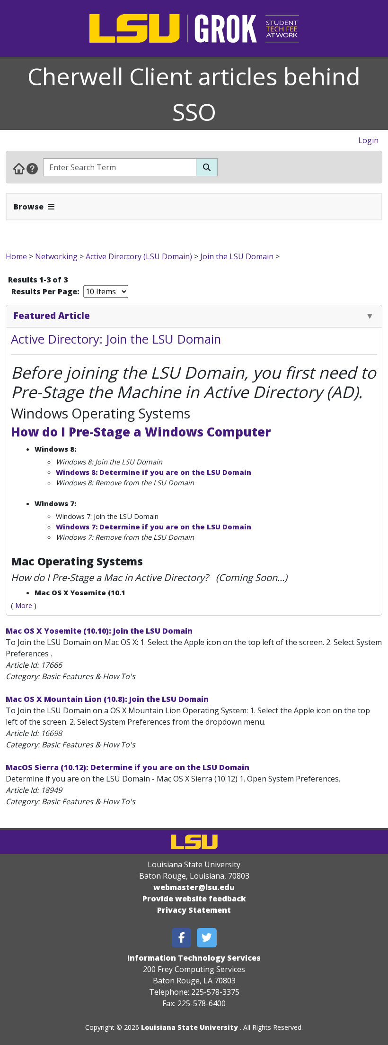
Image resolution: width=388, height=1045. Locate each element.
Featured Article (52, 315)
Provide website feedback (194, 898)
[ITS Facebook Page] (182, 937)
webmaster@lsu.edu (194, 887)
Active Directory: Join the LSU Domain (116, 339)
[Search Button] (207, 167)
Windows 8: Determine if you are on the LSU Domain (153, 472)
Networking (56, 256)
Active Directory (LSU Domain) (139, 256)
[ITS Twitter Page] (207, 937)
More (23, 605)
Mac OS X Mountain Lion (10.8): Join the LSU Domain (107, 699)
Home (16, 256)
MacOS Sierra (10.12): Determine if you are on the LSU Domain (127, 767)
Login (368, 140)
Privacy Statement (194, 910)
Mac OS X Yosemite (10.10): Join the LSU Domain (99, 631)
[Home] (19, 168)
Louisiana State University (189, 1027)
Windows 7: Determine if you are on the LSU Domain (153, 526)
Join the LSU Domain (236, 256)
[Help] (32, 168)
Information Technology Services (194, 958)
